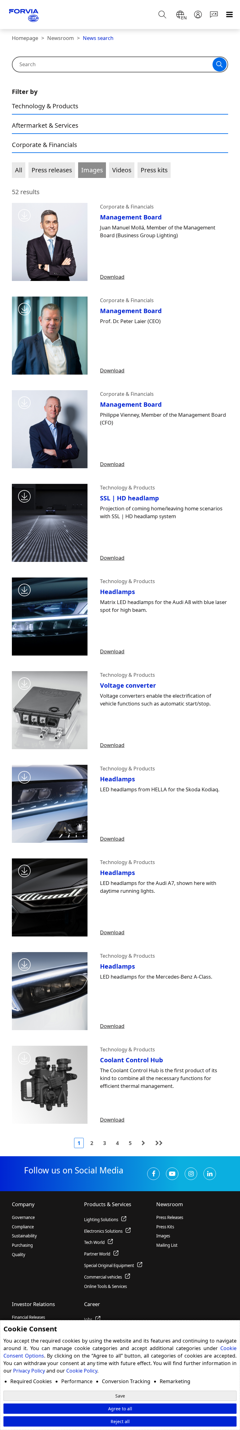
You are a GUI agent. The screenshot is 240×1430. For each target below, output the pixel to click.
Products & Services (107, 1204)
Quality (18, 1254)
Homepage (25, 38)
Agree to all (120, 1409)
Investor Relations (33, 1304)
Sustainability (24, 1236)
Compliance (23, 1227)
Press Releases (169, 1217)
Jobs (88, 1319)
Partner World (97, 1254)
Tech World (94, 1242)
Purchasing (22, 1245)
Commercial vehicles (103, 1277)
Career (92, 1304)
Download (112, 276)
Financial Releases (28, 1317)
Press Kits (165, 1227)
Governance (23, 1217)
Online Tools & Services (105, 1286)
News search (98, 38)
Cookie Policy (81, 1370)
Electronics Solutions (103, 1231)
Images (163, 1236)
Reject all (120, 1421)
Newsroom (60, 38)
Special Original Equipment (109, 1265)
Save (120, 1396)
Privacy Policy (29, 1370)
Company (23, 1204)
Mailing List (167, 1245)
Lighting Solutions (101, 1219)
